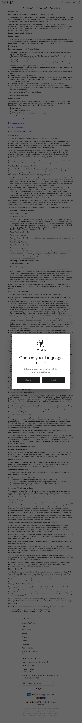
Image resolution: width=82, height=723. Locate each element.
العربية (53, 380)
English (28, 380)
